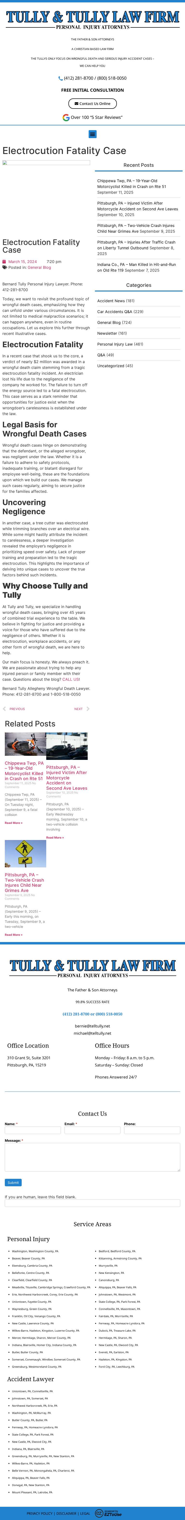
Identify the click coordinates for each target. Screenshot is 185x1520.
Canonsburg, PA (109, 1280)
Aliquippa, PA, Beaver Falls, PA (117, 1287)
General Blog (39, 267)
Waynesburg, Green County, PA (32, 1309)
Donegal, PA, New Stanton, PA (30, 1485)
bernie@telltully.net (92, 1026)
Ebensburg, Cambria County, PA (32, 1265)
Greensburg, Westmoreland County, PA (36, 1366)
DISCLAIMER (66, 1513)
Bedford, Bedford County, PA (117, 1251)
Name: (11, 1124)
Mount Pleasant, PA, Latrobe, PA (32, 1492)
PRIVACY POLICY (40, 1513)
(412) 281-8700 (78, 78)
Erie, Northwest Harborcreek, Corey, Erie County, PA (45, 1294)
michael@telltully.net (92, 1033)
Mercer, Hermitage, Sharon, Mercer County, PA (41, 1338)
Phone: (130, 1124)
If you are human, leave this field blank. (40, 1197)
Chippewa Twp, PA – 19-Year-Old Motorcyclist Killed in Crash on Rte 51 (24, 771)
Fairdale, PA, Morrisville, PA (116, 1316)
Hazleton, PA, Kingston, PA (115, 1359)
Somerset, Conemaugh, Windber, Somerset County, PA (46, 1359)
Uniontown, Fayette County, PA (31, 1301)
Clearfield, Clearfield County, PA (32, 1280)
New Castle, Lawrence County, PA (33, 1323)
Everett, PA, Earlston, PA (114, 1352)
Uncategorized (110, 365)
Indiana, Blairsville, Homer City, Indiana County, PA (44, 1345)
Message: (14, 1140)
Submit (13, 1182)
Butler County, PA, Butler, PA (29, 1420)
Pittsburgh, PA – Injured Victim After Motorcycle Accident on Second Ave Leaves (66, 777)
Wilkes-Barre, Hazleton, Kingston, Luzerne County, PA (45, 1330)
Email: (71, 1124)
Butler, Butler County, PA (27, 1352)
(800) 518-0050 (111, 78)
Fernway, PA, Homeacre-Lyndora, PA (122, 1323)
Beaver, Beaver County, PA (28, 1258)
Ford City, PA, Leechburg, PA (117, 1366)
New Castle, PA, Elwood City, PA (118, 1345)
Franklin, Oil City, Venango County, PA (36, 1316)
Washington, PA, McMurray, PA (31, 1413)
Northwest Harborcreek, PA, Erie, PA (34, 1405)
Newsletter (107, 333)
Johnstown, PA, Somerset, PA (30, 1398)
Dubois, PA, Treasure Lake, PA (117, 1330)
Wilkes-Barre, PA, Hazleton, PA (31, 1463)
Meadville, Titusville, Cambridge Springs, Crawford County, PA (51, 1287)
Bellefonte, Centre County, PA (30, 1273)
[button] (93, 134)
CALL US (70, 679)
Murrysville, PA (108, 1265)
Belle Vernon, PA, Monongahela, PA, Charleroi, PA (43, 1470)
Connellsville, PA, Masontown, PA (119, 1309)
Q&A (101, 355)
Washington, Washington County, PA (35, 1251)
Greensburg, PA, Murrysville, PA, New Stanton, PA (43, 1456)
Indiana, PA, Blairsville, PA (28, 1449)
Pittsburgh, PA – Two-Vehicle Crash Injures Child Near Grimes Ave (24, 882)
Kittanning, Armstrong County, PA (120, 1258)
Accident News (111, 300)
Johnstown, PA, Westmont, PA (117, 1294)
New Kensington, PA (111, 1273)
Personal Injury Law (115, 344)
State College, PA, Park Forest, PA (119, 1301)
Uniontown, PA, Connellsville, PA (32, 1391)
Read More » (14, 823)
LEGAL (85, 1513)
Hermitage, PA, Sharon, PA (115, 1338)
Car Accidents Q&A (114, 311)
